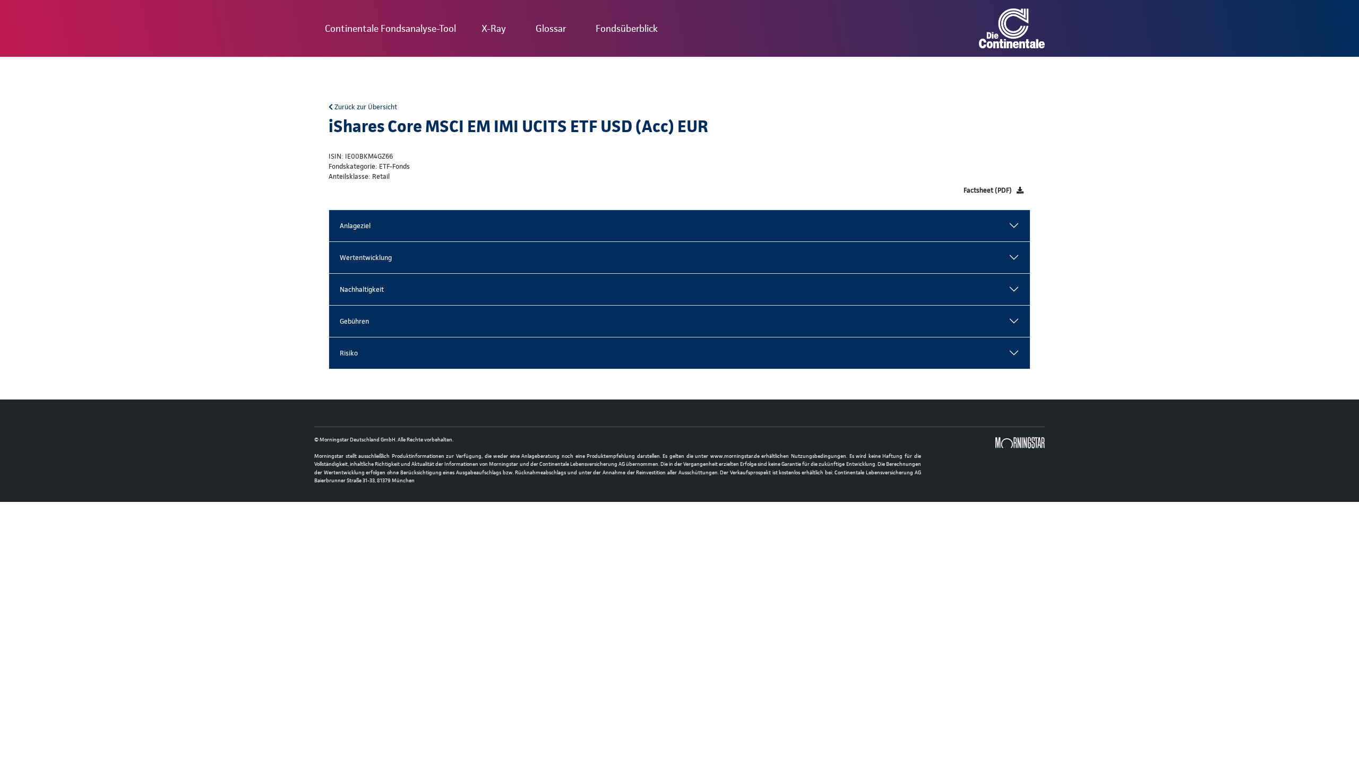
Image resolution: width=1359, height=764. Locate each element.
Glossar (551, 28)
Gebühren (354, 321)
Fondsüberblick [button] (627, 28)
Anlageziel (355, 226)
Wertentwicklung (366, 258)
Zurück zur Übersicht (365, 107)
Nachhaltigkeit (362, 289)
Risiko (349, 353)
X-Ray (493, 28)
